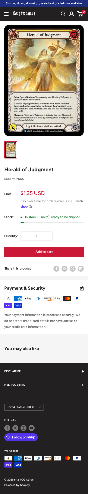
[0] (80, 13)
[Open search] (63, 14)
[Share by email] (81, 268)
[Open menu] (6, 14)
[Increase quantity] (47, 236)
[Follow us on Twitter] (15, 428)
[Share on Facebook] (56, 268)
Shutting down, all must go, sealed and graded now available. (44, 3)
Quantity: (11, 236)
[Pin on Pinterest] (64, 268)
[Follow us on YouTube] (32, 428)
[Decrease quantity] (25, 236)
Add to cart (44, 252)
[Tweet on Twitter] (73, 268)
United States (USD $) (20, 407)
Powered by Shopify (17, 485)
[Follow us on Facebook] (7, 428)
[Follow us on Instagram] (23, 428)
